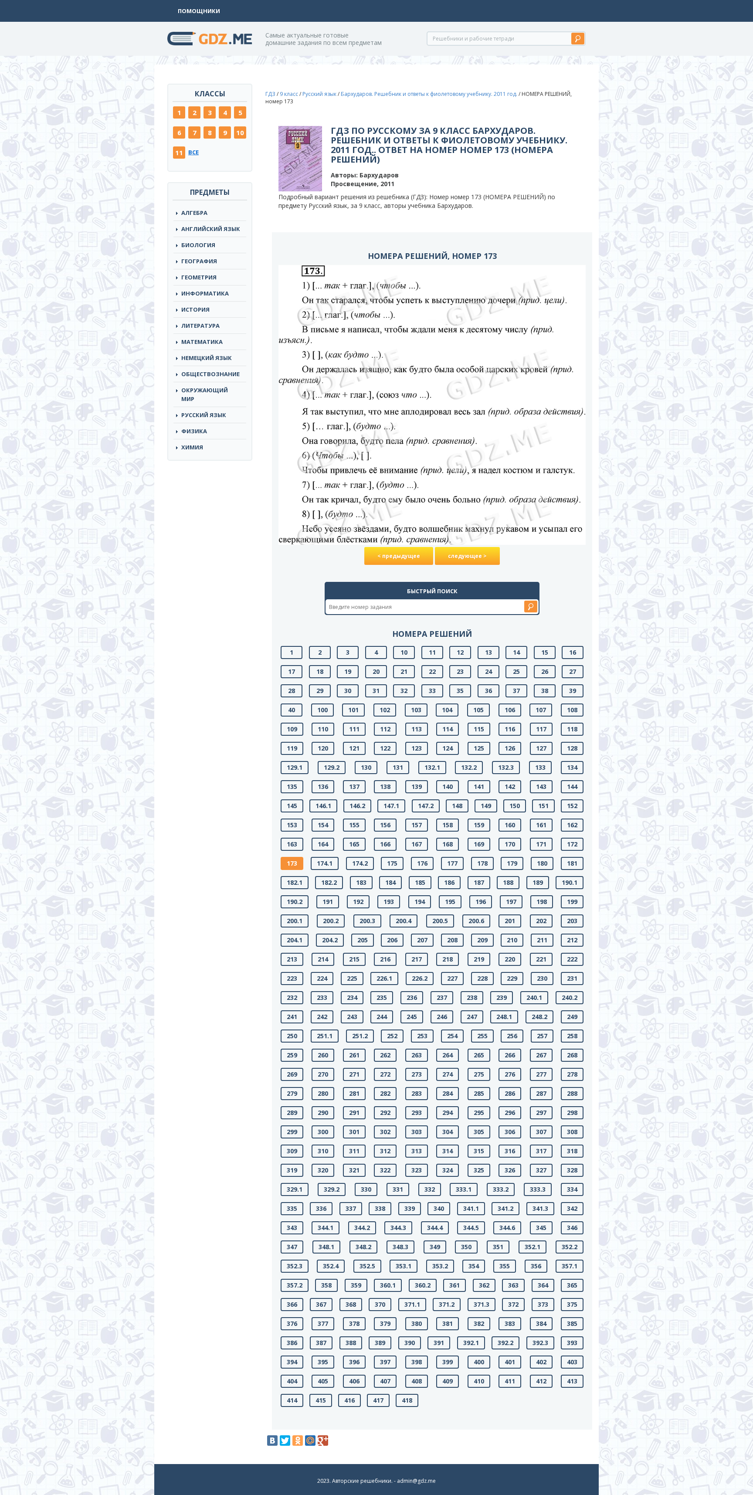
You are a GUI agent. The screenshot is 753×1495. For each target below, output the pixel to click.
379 (385, 1323)
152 (572, 806)
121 (354, 748)
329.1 (294, 1189)
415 (320, 1400)
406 (354, 1381)
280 (323, 1093)
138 (385, 786)
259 (292, 1055)
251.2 (360, 1036)
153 (292, 825)
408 (416, 1381)
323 (416, 1170)
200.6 (476, 921)
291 (354, 1112)
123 (416, 748)
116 (510, 729)
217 (416, 959)
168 (447, 844)
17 (291, 671)
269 (292, 1074)
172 (572, 844)
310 (323, 1151)
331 (398, 1189)
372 (513, 1304)
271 (354, 1074)
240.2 (569, 997)
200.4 (403, 921)
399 (447, 1362)
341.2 (505, 1208)
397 (385, 1362)
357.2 (294, 1285)
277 (541, 1074)
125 (479, 748)
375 (572, 1304)
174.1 (324, 863)
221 (541, 959)
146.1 (323, 806)
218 (447, 959)
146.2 (357, 806)
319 (292, 1170)
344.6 (507, 1227)
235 (381, 997)
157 (416, 825)
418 (407, 1400)
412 (541, 1381)
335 (292, 1208)
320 (323, 1170)
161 (541, 825)
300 (323, 1132)
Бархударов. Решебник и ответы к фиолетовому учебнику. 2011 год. (429, 94)
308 (572, 1132)
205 (362, 940)
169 (479, 844)
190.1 (569, 882)
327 (541, 1170)
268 (572, 1055)
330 (366, 1189)
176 (422, 863)
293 (416, 1112)
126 (510, 748)
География (199, 261)
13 (488, 652)
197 (511, 901)
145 (292, 806)
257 (542, 1036)
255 (482, 1036)
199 (572, 901)
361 (454, 1285)
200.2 (331, 921)
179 (512, 863)
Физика (194, 431)
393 (572, 1343)
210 (512, 940)
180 (542, 863)
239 (501, 997)
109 (292, 729)
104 (447, 710)
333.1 (463, 1189)
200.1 (294, 921)
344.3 (398, 1227)
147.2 (426, 806)
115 (479, 729)
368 (351, 1304)
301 (354, 1132)
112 (385, 729)
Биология (198, 245)
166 (385, 844)
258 (572, 1036)
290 (323, 1112)
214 (323, 959)
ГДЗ (270, 94)
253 (422, 1036)
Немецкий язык (206, 358)
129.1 (294, 767)
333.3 (538, 1189)
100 (322, 710)
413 (572, 1381)
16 (572, 652)
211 (542, 940)
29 (319, 690)
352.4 (331, 1266)
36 (488, 690)
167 (416, 844)
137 (354, 786)
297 (541, 1112)
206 (392, 940)
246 (442, 1017)
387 (321, 1343)
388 (351, 1343)
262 (385, 1055)
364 (543, 1285)
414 (292, 1400)
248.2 (539, 1017)
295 (479, 1112)
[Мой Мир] (310, 1440)
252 (392, 1036)
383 (510, 1323)
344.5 (471, 1227)
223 (292, 978)
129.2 (331, 767)
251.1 (324, 1036)
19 (347, 671)
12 (460, 652)
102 (385, 710)
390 (409, 1343)
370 (380, 1304)
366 (292, 1304)
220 (510, 959)
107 (541, 710)
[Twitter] (285, 1440)
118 (572, 729)
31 (376, 690)
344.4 (435, 1227)
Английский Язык (210, 229)
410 (479, 1381)
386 (292, 1343)
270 (323, 1074)
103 (416, 710)
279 (292, 1093)
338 (380, 1208)
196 (480, 901)
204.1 (294, 940)
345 (541, 1227)
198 (541, 901)
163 (292, 844)
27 (572, 671)
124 (447, 748)
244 (381, 1017)
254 (452, 1036)
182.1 (294, 882)
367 (321, 1304)
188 (508, 882)
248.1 (504, 1017)
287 (541, 1093)
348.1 (326, 1247)
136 (323, 786)
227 (452, 978)
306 (510, 1132)
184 (390, 882)
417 (378, 1400)
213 (292, 959)
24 (488, 671)
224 (322, 978)
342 (572, 1208)
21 (403, 671)
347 (292, 1247)
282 (385, 1093)
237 (442, 997)
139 (416, 786)
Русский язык (203, 415)
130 (366, 767)
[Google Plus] (323, 1440)
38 (544, 690)
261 (354, 1055)
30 (347, 690)
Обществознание (210, 374)
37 (516, 690)
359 (356, 1285)
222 (572, 959)
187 (479, 882)
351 (498, 1247)
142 (510, 786)
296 (510, 1112)
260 (323, 1055)
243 (352, 1017)
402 (541, 1362)
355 (504, 1266)
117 (541, 729)
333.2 (501, 1189)
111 (354, 729)
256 (512, 1036)
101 (353, 710)
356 (536, 1266)
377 (323, 1323)
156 (385, 825)
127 (541, 748)
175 (392, 863)
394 (292, 1362)
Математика (202, 342)
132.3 (506, 767)
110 (323, 729)
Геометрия (199, 277)
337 (351, 1208)
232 (292, 997)
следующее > (467, 556)
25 (516, 671)
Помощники (199, 11)
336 (321, 1208)
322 (385, 1170)
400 (479, 1362)
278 (572, 1074)
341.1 (471, 1208)
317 (541, 1151)
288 (572, 1093)
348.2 (363, 1247)
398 (416, 1362)
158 (447, 825)
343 (292, 1227)
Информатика (205, 293)
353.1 (403, 1266)
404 (292, 1381)
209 (482, 940)
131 (398, 767)
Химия (192, 447)
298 (572, 1112)
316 (510, 1151)
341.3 (540, 1208)
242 (322, 1017)
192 (358, 901)
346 (572, 1227)
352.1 (532, 1247)
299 (292, 1132)
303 (416, 1132)
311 (354, 1151)
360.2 (423, 1285)
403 (572, 1362)
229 (512, 978)
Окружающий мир (204, 394)
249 (572, 1017)
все (193, 152)
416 (349, 1400)
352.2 (569, 1247)
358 (326, 1285)
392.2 (505, 1343)
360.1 (388, 1285)
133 (540, 767)
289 (292, 1112)
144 (572, 786)
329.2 (331, 1189)
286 (510, 1093)
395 (323, 1362)
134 (572, 767)
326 (510, 1170)
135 (292, 786)
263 (416, 1055)
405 (323, 1381)
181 (572, 863)
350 (466, 1247)
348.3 (400, 1247)
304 (447, 1132)
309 (292, 1151)
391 (439, 1343)
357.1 (569, 1266)
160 (510, 825)
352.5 (367, 1266)
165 (354, 844)
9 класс (289, 94)
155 (354, 825)
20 (376, 671)
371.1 (412, 1304)
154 (323, 825)
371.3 (481, 1304)
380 (416, 1323)
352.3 (294, 1266)
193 (388, 901)
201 (510, 921)
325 (479, 1170)
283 (416, 1093)
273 (416, 1074)
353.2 (440, 1266)
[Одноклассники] (297, 1440)
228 (482, 978)
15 (544, 652)
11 (179, 152)
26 (544, 671)
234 (352, 997)
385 (572, 1323)
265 (479, 1055)
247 (472, 1017)
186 (449, 882)
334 (572, 1189)
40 (291, 710)
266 (510, 1055)
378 (354, 1323)
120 (323, 748)
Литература (200, 326)
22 (432, 671)
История (195, 309)
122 (385, 748)
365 (572, 1285)
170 (510, 844)
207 (422, 940)
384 (541, 1323)
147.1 (391, 806)
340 (439, 1208)
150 (514, 806)
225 (352, 978)
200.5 (440, 921)
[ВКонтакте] (272, 1440)
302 (385, 1132)
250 (292, 1036)
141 (479, 786)
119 (292, 748)
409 (447, 1381)
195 (450, 901)
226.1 (384, 978)
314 (447, 1151)
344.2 (362, 1227)
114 (447, 729)
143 (541, 786)
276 (510, 1074)
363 (513, 1285)
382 (479, 1323)
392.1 (471, 1343)
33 (432, 690)
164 (323, 844)
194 (419, 901)
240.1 (534, 997)
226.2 (419, 978)
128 (572, 748)
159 (479, 825)
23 (460, 671)
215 (354, 959)
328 (572, 1170)
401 (510, 1362)
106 (510, 710)
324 (447, 1170)
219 (479, 959)
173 (292, 863)
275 (479, 1074)
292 (385, 1112)
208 (452, 940)
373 (543, 1304)
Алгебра (194, 213)
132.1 (432, 767)
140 (447, 786)
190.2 (294, 901)
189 (538, 882)
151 (543, 806)
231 (572, 978)
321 (354, 1170)
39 (572, 690)
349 (435, 1247)
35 (460, 690)
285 (479, 1093)
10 (240, 132)
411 (510, 1381)
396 (354, 1362)
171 (541, 844)
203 (572, 921)
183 (361, 882)
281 (354, 1093)
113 (416, 729)
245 (412, 1017)
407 (385, 1381)
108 (572, 710)
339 (409, 1208)
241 (292, 1017)
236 (412, 997)
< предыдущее (398, 556)
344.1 (325, 1227)
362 (484, 1285)
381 (447, 1323)
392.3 (540, 1343)
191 (327, 901)
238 (472, 997)
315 (479, 1151)
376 (292, 1323)
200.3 (367, 921)
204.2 (330, 940)
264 (447, 1055)
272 (385, 1074)
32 (403, 690)
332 (429, 1189)
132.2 (469, 767)
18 (319, 671)
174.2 (360, 863)
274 (447, 1074)
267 (541, 1055)
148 (457, 806)
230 (542, 978)
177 (452, 863)
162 (572, 825)
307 (541, 1132)
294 (447, 1112)
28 (291, 690)
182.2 (329, 882)
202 (541, 921)
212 (572, 940)
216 (385, 959)
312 (385, 1151)
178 (482, 863)
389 (380, 1343)
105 (478, 710)
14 (516, 652)
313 (416, 1151)
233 (322, 997)
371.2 (447, 1304)
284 (447, 1093)
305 (479, 1132)
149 (486, 806)
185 (420, 882)
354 (473, 1266)
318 (572, 1151)
